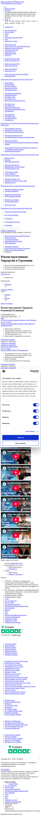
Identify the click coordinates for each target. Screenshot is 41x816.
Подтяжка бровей (11, 118)
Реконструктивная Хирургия (14, 250)
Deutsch (26, 12)
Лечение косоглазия (11, 201)
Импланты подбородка (12, 107)
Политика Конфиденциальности (16, 615)
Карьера (7, 610)
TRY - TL (20, 23)
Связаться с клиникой (8, 343)
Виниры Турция (10, 672)
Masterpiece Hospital (11, 713)
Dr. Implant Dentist (11, 709)
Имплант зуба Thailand (12, 740)
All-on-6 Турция (10, 690)
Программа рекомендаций (14, 37)
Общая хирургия (10, 53)
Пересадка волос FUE (12, 59)
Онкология (8, 225)
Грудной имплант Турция (13, 665)
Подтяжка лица (10, 97)
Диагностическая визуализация (15, 212)
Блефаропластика (11, 95)
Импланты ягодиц (11, 88)
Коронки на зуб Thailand (13, 742)
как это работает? (11, 30)
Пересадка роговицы (12, 200)
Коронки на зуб (10, 182)
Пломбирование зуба (12, 168)
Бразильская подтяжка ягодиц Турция (17, 683)
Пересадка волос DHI (12, 64)
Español (20, 14)
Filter (2, 318)
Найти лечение (10, 8)
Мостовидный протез (12, 161)
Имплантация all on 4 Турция (15, 693)
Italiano (13, 16)
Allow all (20, 437)
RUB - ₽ (14, 23)
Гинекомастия (9, 114)
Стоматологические (11, 50)
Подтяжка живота (11, 90)
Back (10, 567)
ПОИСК (4, 231)
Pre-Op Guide (9, 32)
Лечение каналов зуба (12, 179)
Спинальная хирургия (12, 222)
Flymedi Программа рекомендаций (16, 606)
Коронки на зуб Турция (13, 674)
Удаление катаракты (12, 191)
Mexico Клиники (10, 647)
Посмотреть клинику (8, 339)
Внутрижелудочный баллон (14, 132)
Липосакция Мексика (12, 728)
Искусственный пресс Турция (15, 692)
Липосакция (9, 83)
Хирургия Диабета (11, 141)
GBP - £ (18, 21)
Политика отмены (11, 619)
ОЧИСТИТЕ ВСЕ (17, 563)
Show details (30, 431)
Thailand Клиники (11, 651)
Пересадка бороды (11, 66)
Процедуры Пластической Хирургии (17, 46)
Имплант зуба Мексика (13, 721)
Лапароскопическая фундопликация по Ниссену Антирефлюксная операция (21, 148)
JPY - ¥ (35, 21)
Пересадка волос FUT (12, 60)
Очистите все (5, 274)
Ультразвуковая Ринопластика (15, 109)
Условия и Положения (12, 617)
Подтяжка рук (9, 106)
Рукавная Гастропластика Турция (16, 661)
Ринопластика (9, 84)
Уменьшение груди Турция (14, 666)
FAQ (6, 36)
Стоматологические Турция (14, 681)
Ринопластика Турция (12, 663)
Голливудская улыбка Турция (15, 688)
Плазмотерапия (10, 76)
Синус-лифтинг (10, 174)
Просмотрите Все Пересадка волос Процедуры (17, 79)
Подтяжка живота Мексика (14, 723)
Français (33, 14)
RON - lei (8, 23)
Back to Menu (13, 784)
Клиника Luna (10, 700)
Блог (6, 39)
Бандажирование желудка (13, 135)
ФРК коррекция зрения (12, 196)
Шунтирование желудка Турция (16, 679)
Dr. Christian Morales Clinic (13, 711)
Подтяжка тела (10, 104)
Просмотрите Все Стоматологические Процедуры (18, 186)
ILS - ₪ (30, 21)
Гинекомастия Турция (12, 668)
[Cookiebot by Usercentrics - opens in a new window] (30, 371)
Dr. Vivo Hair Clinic (11, 705)
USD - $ (13, 21)
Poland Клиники (10, 649)
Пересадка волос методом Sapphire (16, 74)
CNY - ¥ (24, 21)
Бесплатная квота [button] (16, 3)
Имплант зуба (9, 158)
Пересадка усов (10, 71)
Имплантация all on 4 (12, 165)
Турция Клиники (10, 644)
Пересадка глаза (10, 205)
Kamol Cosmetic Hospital (13, 714)
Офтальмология (10, 52)
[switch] (36, 411)
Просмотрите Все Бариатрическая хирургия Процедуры (20, 154)
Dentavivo (8, 704)
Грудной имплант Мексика (14, 726)
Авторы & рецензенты (12, 604)
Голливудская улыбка (12, 175)
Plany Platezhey (10, 608)
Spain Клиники (10, 646)
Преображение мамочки (13, 93)
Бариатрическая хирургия (13, 48)
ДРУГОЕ (8, 55)
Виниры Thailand (10, 737)
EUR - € (7, 19)
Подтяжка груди (10, 99)
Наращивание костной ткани (14, 167)
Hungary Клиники (11, 653)
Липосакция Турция (12, 675)
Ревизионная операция (12, 151)
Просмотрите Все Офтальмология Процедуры (16, 208)
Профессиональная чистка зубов (16, 181)
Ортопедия (8, 218)
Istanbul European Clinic (12, 702)
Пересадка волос (10, 44)
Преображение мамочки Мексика (16, 725)
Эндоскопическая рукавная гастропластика (19, 137)
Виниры (7, 160)
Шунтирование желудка (13, 128)
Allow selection (20, 443)
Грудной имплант (11, 86)
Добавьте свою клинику (13, 622)
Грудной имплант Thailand (14, 738)
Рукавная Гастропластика (13, 130)
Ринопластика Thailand (12, 735)
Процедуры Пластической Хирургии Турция (20, 686)
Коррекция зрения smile (13, 194)
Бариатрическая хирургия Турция (16, 677)
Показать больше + (7, 289)
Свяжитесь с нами (11, 41)
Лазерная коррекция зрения (14, 189)
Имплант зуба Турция (12, 670)
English (13, 12)
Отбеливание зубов (11, 172)
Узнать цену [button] (9, 27)
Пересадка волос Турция (13, 684)
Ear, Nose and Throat (11, 215)
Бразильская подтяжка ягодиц (15, 100)
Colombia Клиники (11, 655)
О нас (7, 34)
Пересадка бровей (11, 69)
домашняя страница (11, 246)
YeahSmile (8, 707)
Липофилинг (9, 111)
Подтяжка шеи (10, 116)
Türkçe (25, 16)
